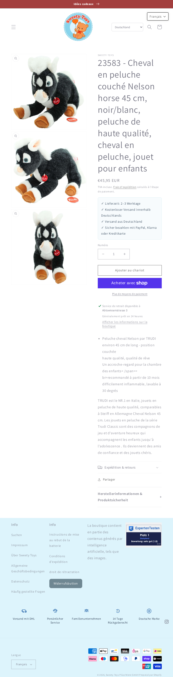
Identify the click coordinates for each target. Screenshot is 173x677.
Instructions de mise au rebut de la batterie (64, 540)
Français (21, 664)
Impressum (19, 545)
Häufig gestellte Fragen (28, 591)
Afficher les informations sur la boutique (124, 324)
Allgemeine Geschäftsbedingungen (28, 568)
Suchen (16, 535)
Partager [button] (109, 479)
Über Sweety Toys (24, 555)
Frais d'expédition (125, 187)
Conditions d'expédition (58, 559)
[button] (13, 27)
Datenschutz (20, 581)
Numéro (103, 245)
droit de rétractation (64, 572)
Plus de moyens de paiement (130, 294)
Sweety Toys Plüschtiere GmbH (122, 674)
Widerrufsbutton (66, 583)
